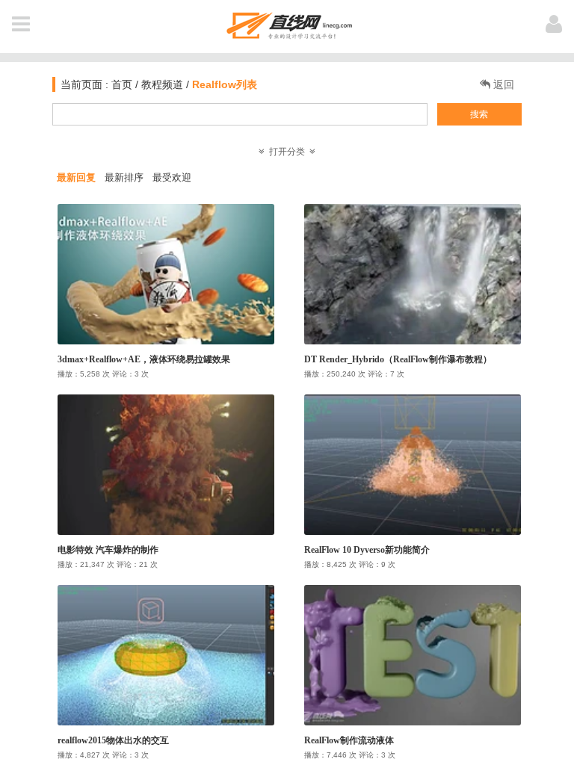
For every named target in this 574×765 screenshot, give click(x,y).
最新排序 (124, 177)
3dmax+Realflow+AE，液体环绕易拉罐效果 (144, 359)
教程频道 (162, 84)
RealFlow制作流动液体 (349, 740)
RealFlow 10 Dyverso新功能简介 (367, 550)
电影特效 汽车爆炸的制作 (108, 550)
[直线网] (287, 23)
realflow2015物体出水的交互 (113, 740)
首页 (120, 84)
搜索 (479, 114)
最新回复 (76, 177)
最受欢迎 (171, 177)
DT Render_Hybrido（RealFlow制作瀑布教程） (398, 359)
